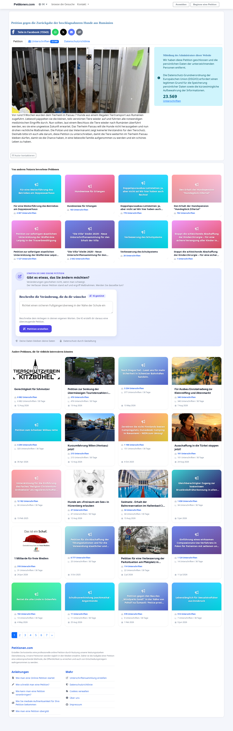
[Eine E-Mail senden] (71, 32)
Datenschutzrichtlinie (77, 41)
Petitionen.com (24, 4)
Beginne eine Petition (205, 4)
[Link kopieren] (79, 32)
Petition (18, 41)
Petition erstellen (37, 328)
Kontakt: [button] (82, 4)
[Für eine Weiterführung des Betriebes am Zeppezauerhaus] (36, 196)
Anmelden (181, 4)
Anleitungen (20, 672)
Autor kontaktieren (25, 155)
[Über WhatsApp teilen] (55, 32)
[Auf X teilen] (63, 32)
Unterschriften (44, 41)
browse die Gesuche (63, 4)
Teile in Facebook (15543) (33, 32)
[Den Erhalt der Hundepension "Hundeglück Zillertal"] (196, 196)
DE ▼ (45, 4)
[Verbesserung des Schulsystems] (143, 239)
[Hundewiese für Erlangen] (90, 194)
